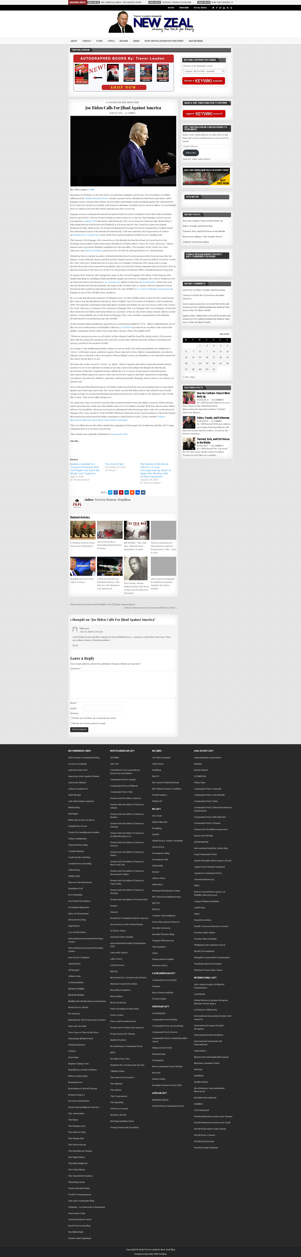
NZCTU (156, 903)
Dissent (114, 912)
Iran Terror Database (79, 957)
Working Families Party (122, 1121)
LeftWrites (199, 907)
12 (227, 351)
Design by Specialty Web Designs (150, 1254)
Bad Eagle (73, 814)
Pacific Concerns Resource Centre (211, 926)
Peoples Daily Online (204, 932)
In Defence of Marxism (205, 1010)
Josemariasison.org (204, 879)
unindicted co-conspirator (86, 235)
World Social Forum (204, 1141)
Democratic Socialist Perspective (211, 829)
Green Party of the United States (126, 924)
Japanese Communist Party (208, 873)
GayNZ (155, 834)
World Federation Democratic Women (213, 1116)
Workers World (118, 1115)
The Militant (116, 1084)
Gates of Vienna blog (78, 913)
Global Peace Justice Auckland (167, 841)
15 (200, 357)
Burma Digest (201, 770)
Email (73, 708)
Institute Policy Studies (122, 937)
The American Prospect (122, 1077)
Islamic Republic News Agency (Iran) (212, 860)
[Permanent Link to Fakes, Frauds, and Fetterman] (189, 422)
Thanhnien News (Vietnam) (207, 964)
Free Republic (75, 895)
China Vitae (199, 782)
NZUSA (156, 909)
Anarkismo (199, 994)
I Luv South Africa (77, 932)
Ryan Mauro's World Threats (82, 1088)
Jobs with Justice (119, 952)
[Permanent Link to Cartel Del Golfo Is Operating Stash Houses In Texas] (109, 530)
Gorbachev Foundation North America (129, 918)
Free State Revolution (79, 901)
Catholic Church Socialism (196, 242)
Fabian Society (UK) (162, 1048)
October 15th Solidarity (164, 915)
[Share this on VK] (143, 492)
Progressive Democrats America (126, 1027)
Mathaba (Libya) (160, 1100)
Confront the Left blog (79, 857)
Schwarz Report (76, 1095)
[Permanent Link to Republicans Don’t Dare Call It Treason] (83, 566)
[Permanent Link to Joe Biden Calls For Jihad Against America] (123, 151)
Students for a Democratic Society (127, 1065)
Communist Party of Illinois (124, 786)
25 (220, 363)
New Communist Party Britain (167, 1066)
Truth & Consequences (79, 1194)
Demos (113, 906)
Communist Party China (206, 801)
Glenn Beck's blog (77, 920)
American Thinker (77, 782)
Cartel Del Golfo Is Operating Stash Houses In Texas (109, 545)
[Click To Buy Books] (123, 91)
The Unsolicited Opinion (80, 1176)
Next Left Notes (118, 1002)
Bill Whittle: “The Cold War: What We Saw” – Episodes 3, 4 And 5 (135, 546)
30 (207, 369)
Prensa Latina (159, 999)
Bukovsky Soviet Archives (81, 820)
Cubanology (74, 870)
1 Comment (131, 113)
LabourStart (200, 1051)
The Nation (115, 1090)
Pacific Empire (159, 795)
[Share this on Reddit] (132, 492)
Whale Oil (157, 801)
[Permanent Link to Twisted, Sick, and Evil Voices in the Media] (189, 443)
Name (74, 703)
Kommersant (158, 1054)
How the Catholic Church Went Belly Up (203, 221)
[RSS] (227, 7)
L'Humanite (158, 1060)
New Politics (116, 996)
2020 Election (115, 102)
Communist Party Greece (165, 1032)
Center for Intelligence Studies (83, 832)
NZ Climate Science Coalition (166, 789)
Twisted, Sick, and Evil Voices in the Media (204, 231)
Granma (156, 986)
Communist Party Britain (164, 1019)
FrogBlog (157, 828)
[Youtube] (223, 7)
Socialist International (205, 1097)
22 (200, 363)
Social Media (200, 7)
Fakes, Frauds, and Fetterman (197, 226)
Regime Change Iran (78, 1063)
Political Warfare (76, 1045)
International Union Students (208, 1035)
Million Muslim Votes (96, 198)
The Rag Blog (116, 1102)
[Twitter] (213, 7)
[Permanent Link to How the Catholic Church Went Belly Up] (189, 397)
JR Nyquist (73, 970)
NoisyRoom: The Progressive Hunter (87, 1020)
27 (186, 369)
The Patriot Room (77, 1144)
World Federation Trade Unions (210, 1129)
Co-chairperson (112, 282)
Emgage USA (90, 221)
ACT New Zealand (161, 757)
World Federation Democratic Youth (212, 1122)
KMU (196, 885)
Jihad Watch (74, 964)
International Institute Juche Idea (211, 848)
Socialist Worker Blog (163, 934)
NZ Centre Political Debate (165, 782)
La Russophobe (76, 982)
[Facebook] (216, 7)
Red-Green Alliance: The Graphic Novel (202, 236)
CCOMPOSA (200, 776)
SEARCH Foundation (204, 951)
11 (221, 351)
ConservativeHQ (118, 434)
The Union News (76, 1169)
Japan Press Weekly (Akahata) (209, 867)
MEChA (114, 971)
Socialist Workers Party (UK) (167, 1085)
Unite (155, 953)
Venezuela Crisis (76, 1213)
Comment (76, 668)
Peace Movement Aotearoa (166, 922)
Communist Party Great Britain (167, 1026)
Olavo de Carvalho (77, 1026)
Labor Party (116, 959)
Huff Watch (73, 926)
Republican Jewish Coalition (82, 1070)
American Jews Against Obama (83, 776)
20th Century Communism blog (84, 757)
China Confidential (77, 838)
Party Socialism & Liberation (124, 1009)
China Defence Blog (78, 845)
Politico (72, 1051)
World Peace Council (204, 1135)
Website (74, 713)
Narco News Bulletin (162, 992)
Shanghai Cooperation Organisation (212, 957)
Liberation (157, 884)
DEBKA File (74, 876)
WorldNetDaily (75, 1232)
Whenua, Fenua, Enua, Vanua (208, 970)
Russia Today (158, 1079)
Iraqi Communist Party (205, 854)
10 (214, 351)
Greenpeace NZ (160, 859)
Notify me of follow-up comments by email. (94, 718)
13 (186, 357)
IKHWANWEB (201, 842)
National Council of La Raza (123, 984)
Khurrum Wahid (93, 250)
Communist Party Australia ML (209, 795)
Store (99, 41)
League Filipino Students (206, 901)
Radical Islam (133, 102)
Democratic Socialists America (125, 798)
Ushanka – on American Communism (86, 1207)
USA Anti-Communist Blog (81, 1201)
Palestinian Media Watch (80, 1038)
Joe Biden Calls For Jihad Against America (123, 107)
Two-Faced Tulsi (114, 464)
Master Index (196, 41)
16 (207, 357)
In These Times (118, 931)
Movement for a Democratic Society (128, 977)
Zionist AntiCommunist (79, 1238)
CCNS (91, 189)
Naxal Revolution (202, 920)
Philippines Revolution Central (209, 945)
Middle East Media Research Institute (87, 1001)
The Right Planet (76, 1157)
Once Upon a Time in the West (83, 1032)
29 (200, 369)
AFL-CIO (114, 764)
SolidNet (198, 1104)
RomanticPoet (75, 1082)
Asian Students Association (207, 757)
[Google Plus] (220, 7)
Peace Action (116, 1015)
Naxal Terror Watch (78, 1007)
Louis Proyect (117, 965)
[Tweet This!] (110, 492)
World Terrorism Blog (79, 1226)
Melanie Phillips (76, 989)
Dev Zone (157, 816)
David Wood (127, 327)
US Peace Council (119, 1108)
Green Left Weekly (203, 835)
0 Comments (219, 399)
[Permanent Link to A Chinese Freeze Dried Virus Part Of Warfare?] (83, 530)
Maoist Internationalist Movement (211, 1057)
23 (207, 363)
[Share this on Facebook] (116, 492)
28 (193, 369)
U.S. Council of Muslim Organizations (153, 289)
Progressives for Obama (122, 1034)
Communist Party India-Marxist (210, 817)
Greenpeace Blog (161, 853)
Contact (86, 41)
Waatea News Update (163, 959)
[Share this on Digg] (137, 492)
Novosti (156, 1073)
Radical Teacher (118, 1040)
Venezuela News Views (80, 1219)
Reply (75, 645)
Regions (124, 41)
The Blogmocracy (77, 1126)
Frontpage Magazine (78, 907)
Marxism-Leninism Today (207, 1063)
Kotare (155, 872)
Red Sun (198, 1069)
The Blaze (73, 1120)
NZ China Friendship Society (166, 897)
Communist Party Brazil (164, 980)
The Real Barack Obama (80, 1151)
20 (186, 363)
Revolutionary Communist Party (126, 1046)
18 (220, 357)
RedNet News (201, 1082)
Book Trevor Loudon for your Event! (164, 41)
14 (193, 357)
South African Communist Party (168, 1106)
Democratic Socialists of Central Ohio (129, 899)
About (74, 41)
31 (214, 369)
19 (227, 357)
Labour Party (159, 878)
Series (136, 41)
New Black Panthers (120, 990)
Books (171, 7)
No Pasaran (74, 1013)
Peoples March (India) (205, 939)
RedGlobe (199, 1076)
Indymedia (157, 865)
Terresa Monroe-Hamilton (112, 500)
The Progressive (118, 1096)
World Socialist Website (206, 1147)
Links (197, 914)
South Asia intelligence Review (83, 1107)
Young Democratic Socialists (124, 1127)
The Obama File (76, 1138)
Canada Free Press (77, 826)
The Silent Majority (78, 1163)
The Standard (159, 947)
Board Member (148, 282)
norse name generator (194, 304)
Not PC (155, 776)
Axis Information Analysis (81, 801)
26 (227, 363)
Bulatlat (198, 764)
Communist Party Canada (122, 779)
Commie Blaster (76, 851)
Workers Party (159, 965)
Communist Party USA (121, 792)
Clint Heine (158, 764)
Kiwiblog (156, 770)
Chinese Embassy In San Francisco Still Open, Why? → (151, 608)
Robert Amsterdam (77, 1076)
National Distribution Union (166, 891)
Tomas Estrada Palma (79, 1188)
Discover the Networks (80, 882)
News (124, 102)
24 (214, 363)
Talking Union (117, 1071)
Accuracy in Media (77, 764)
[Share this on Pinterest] (121, 492)
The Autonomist (76, 1113)
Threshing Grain (76, 1182)
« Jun (185, 377)
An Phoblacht (158, 1013)
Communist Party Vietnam (207, 823)
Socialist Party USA (120, 1059)
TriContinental (201, 1110)
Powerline (73, 1057)
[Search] (231, 7)
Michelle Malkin (76, 995)
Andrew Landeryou (78, 789)
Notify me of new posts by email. (89, 723)
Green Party (158, 847)
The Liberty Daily (77, 1132)
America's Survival (77, 770)
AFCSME (114, 757)
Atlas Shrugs (74, 795)
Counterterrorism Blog (80, 863)
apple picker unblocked (195, 315)
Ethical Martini (159, 822)
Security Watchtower (79, 1101)
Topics (111, 41)
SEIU (112, 1052)
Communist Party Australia (207, 789)
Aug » (192, 377)
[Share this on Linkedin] (126, 492)
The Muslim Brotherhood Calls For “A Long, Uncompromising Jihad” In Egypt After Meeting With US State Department (155, 470)
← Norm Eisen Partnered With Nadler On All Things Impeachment (101, 604)
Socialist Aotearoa (161, 928)
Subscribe (184, 7)
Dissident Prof (75, 888)
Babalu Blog (74, 807)
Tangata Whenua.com (163, 940)
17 (214, 357)
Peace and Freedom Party (123, 1021)
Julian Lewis (74, 976)
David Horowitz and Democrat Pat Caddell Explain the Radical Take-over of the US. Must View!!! (206, 307)
